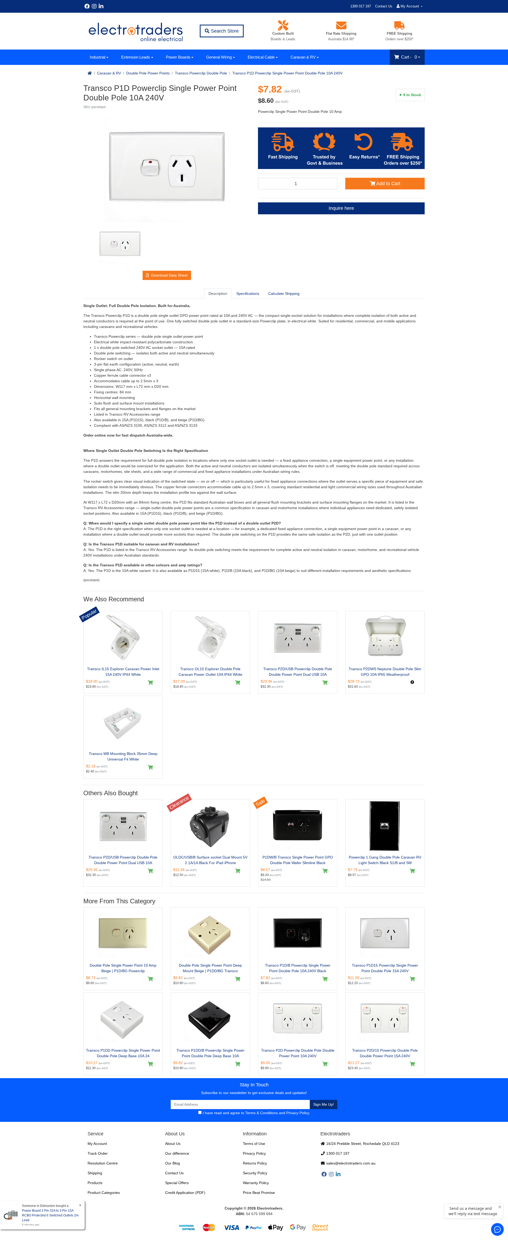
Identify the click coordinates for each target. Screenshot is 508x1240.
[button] (167, 275)
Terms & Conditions (261, 1113)
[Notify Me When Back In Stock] (412, 682)
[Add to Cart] (150, 683)
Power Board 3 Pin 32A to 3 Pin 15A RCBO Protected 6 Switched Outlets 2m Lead (50, 1215)
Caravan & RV (303, 57)
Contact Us (383, 6)
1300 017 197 (360, 6)
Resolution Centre (103, 1163)
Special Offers (177, 1183)
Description (217, 293)
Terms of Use (254, 1143)
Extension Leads (135, 57)
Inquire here (341, 208)
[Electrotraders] (135, 31)
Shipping (95, 1173)
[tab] (218, 293)
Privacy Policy (297, 1113)
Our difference (177, 1153)
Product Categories (104, 1192)
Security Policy (255, 1173)
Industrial (97, 57)
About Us (172, 1143)
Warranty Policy (256, 1183)
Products (95, 1183)
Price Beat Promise (259, 1192)
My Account (97, 1143)
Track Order (98, 1153)
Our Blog (172, 1163)
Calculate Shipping (284, 293)
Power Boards (178, 57)
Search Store (224, 31)
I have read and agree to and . (256, 1113)
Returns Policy (255, 1163)
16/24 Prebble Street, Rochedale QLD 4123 (362, 1143)
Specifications (247, 293)
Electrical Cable (261, 57)
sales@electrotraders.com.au (350, 1163)
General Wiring (219, 57)
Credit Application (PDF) (185, 1192)
